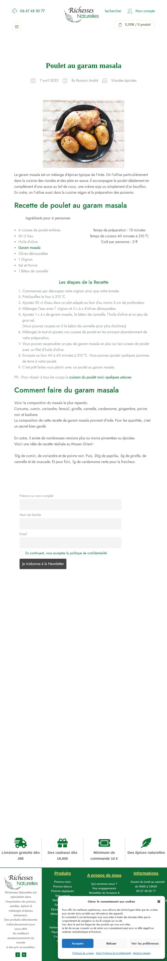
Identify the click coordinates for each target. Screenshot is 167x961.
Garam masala (29, 247)
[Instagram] (24, 954)
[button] (159, 901)
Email (23, 534)
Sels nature (62, 895)
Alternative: (20, 712)
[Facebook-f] (17, 954)
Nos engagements (104, 888)
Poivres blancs (62, 886)
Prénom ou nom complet (36, 496)
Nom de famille (30, 514)
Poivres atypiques (62, 891)
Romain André (87, 80)
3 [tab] (19, 790)
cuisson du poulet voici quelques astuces (100, 377)
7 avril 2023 (49, 80)
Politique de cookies (83, 953)
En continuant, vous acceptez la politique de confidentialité (66, 553)
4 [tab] (19, 796)
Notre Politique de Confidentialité (113, 953)
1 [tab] (19, 779)
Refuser (111, 943)
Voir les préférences (145, 943)
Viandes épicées (123, 80)
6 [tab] (19, 808)
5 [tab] (19, 802)
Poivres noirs (62, 881)
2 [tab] (19, 784)
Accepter (78, 943)
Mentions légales (142, 953)
